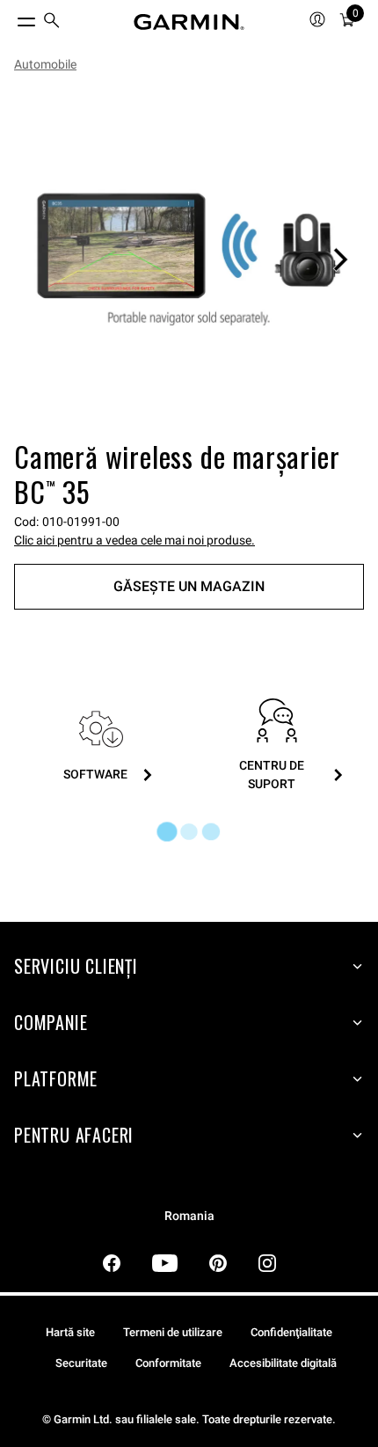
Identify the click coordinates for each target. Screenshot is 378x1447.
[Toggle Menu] (10, 17)
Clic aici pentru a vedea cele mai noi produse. (134, 540)
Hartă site (70, 1332)
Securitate (81, 1363)
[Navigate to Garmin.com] (189, 22)
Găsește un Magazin (189, 586)
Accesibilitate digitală (283, 1363)
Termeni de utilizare (172, 1332)
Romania (189, 1216)
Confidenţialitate (291, 1332)
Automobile (45, 64)
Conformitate (168, 1363)
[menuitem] (52, 22)
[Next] (340, 259)
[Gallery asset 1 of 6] (189, 259)
